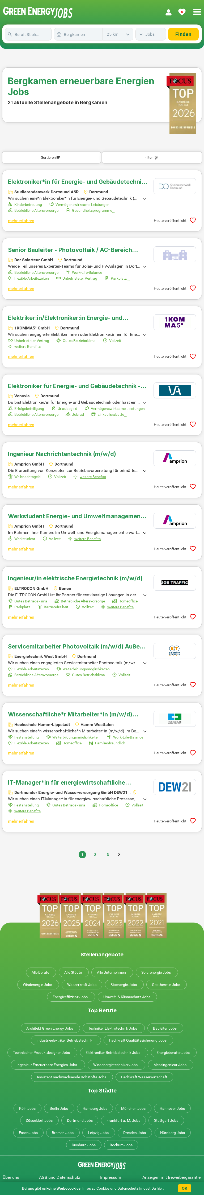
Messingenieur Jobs (170, 1065)
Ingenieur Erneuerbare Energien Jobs (46, 1065)
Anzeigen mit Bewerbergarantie (171, 1177)
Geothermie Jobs (166, 984)
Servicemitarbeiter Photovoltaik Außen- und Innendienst (77, 646)
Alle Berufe (40, 972)
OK (184, 1188)
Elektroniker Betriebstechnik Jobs (113, 1052)
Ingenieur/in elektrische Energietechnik (75, 578)
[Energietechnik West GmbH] (175, 651)
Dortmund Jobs (80, 1120)
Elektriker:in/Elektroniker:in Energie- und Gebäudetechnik (65, 317)
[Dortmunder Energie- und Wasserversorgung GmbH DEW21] (175, 787)
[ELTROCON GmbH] (175, 583)
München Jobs (133, 1108)
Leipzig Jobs (98, 1133)
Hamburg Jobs (95, 1108)
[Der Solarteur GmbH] (175, 254)
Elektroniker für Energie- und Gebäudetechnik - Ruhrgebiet (74, 385)
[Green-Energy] (38, 12)
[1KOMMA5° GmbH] (175, 322)
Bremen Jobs (63, 1133)
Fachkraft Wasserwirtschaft (144, 1077)
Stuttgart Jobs (166, 1120)
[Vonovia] (175, 390)
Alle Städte (73, 972)
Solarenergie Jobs (156, 972)
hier (160, 1188)
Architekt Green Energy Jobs (49, 1028)
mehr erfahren (21, 220)
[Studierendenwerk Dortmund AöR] (175, 186)
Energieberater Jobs (173, 1052)
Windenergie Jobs (37, 984)
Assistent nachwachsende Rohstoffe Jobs (71, 1077)
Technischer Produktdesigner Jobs (41, 1052)
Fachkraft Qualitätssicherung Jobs (138, 1040)
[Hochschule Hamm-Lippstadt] (175, 719)
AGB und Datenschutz (59, 1177)
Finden (183, 34)
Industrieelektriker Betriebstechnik (64, 1040)
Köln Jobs (27, 1108)
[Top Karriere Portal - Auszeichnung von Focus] (102, 916)
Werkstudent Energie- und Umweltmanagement (75, 516)
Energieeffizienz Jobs (70, 997)
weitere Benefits (27, 346)
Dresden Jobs (134, 1133)
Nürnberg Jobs (172, 1133)
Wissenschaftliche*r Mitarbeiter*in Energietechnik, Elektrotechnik (70, 714)
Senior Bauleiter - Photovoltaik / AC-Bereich (70, 249)
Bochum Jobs (121, 1145)
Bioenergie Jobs (123, 984)
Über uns (11, 1177)
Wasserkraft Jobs (81, 984)
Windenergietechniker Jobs (115, 1065)
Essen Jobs (28, 1133)
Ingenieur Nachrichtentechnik (62, 453)
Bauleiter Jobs (165, 1028)
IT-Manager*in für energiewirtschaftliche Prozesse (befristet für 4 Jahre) (66, 782)
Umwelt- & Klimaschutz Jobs (126, 997)
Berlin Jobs (59, 1108)
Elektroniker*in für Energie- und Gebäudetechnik (76, 181)
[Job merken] (193, 220)
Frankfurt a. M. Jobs (123, 1120)
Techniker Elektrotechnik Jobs (112, 1028)
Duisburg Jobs (84, 1145)
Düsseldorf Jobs (39, 1120)
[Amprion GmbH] (175, 458)
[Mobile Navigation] (197, 9)
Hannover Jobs (172, 1108)
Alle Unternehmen (111, 972)
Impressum (110, 1177)
